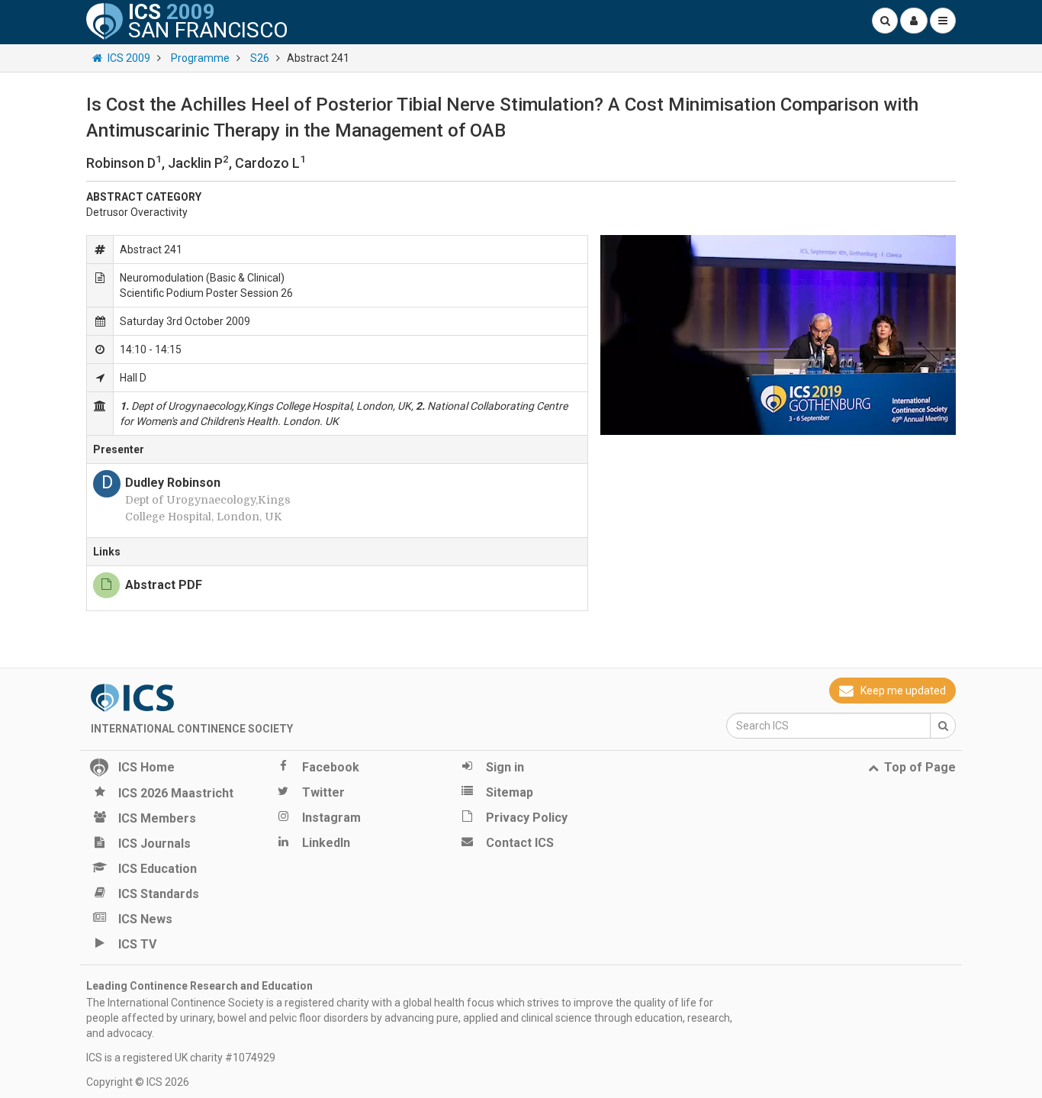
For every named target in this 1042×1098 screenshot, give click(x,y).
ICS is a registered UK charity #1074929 (180, 1057)
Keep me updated (903, 690)
